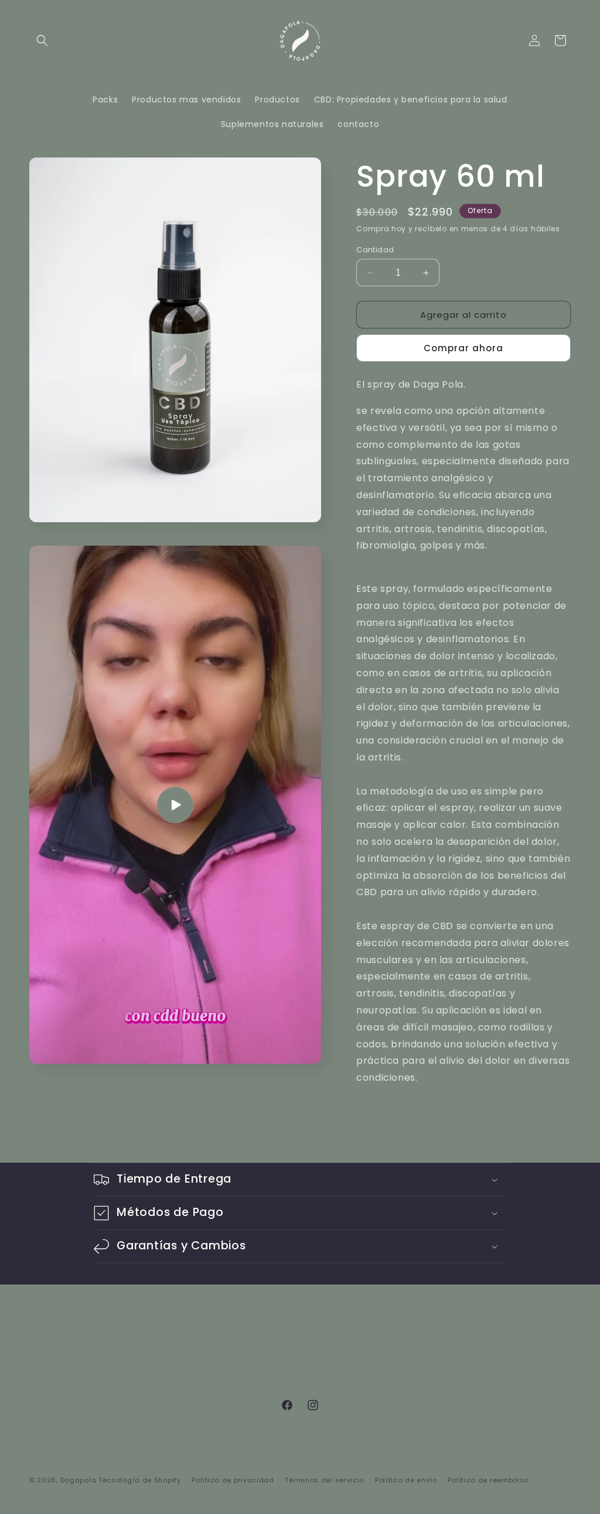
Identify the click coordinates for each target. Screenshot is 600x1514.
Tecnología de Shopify (139, 1480)
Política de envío (406, 1480)
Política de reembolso (488, 1480)
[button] (42, 40)
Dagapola (78, 1480)
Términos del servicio (324, 1480)
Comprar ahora (463, 348)
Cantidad (375, 249)
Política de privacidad (233, 1480)
